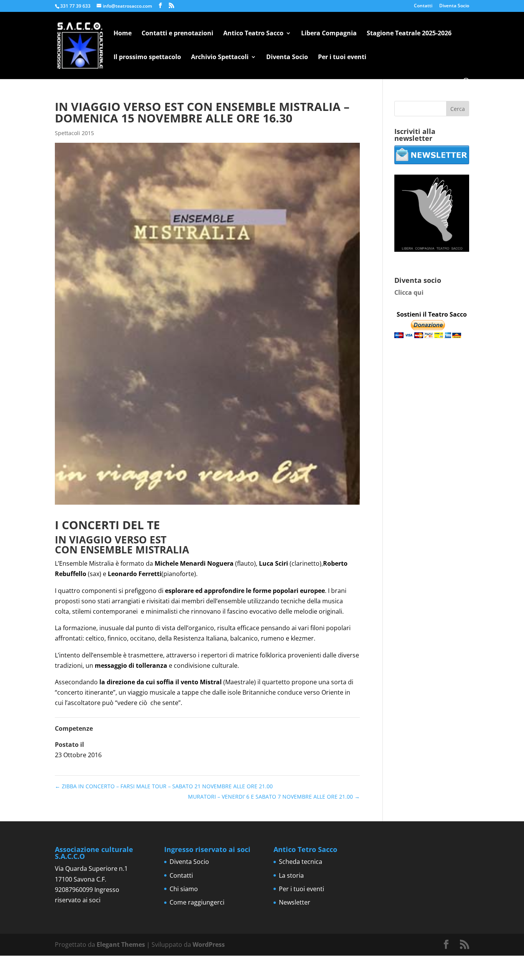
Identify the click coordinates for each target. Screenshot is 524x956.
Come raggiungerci (197, 902)
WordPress (209, 944)
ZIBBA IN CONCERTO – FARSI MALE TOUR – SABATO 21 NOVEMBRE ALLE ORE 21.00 (164, 786)
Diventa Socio (454, 6)
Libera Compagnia (329, 33)
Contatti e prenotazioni (177, 33)
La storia (291, 875)
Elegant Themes (121, 944)
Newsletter (294, 902)
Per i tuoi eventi (342, 57)
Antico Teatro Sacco (253, 33)
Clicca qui (408, 292)
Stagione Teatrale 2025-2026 (409, 33)
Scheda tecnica (300, 861)
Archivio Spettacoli (220, 57)
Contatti (423, 6)
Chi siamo (184, 889)
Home (123, 33)
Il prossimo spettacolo (147, 57)
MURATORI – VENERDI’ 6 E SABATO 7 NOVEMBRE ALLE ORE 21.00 (274, 796)
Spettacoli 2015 (74, 133)
